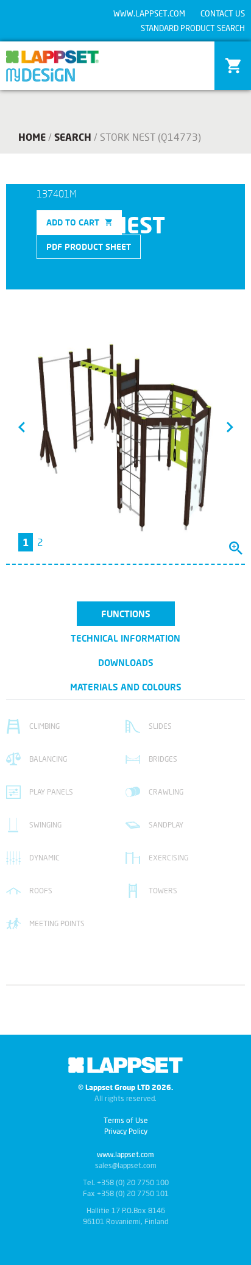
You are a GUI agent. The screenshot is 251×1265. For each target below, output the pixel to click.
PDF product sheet (88, 246)
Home (32, 137)
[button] (21, 426)
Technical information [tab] (125, 637)
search (72, 137)
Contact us (222, 13)
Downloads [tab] (126, 662)
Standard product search (193, 28)
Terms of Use (126, 1120)
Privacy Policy (125, 1131)
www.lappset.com (149, 13)
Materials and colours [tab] (126, 686)
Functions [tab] (125, 613)
